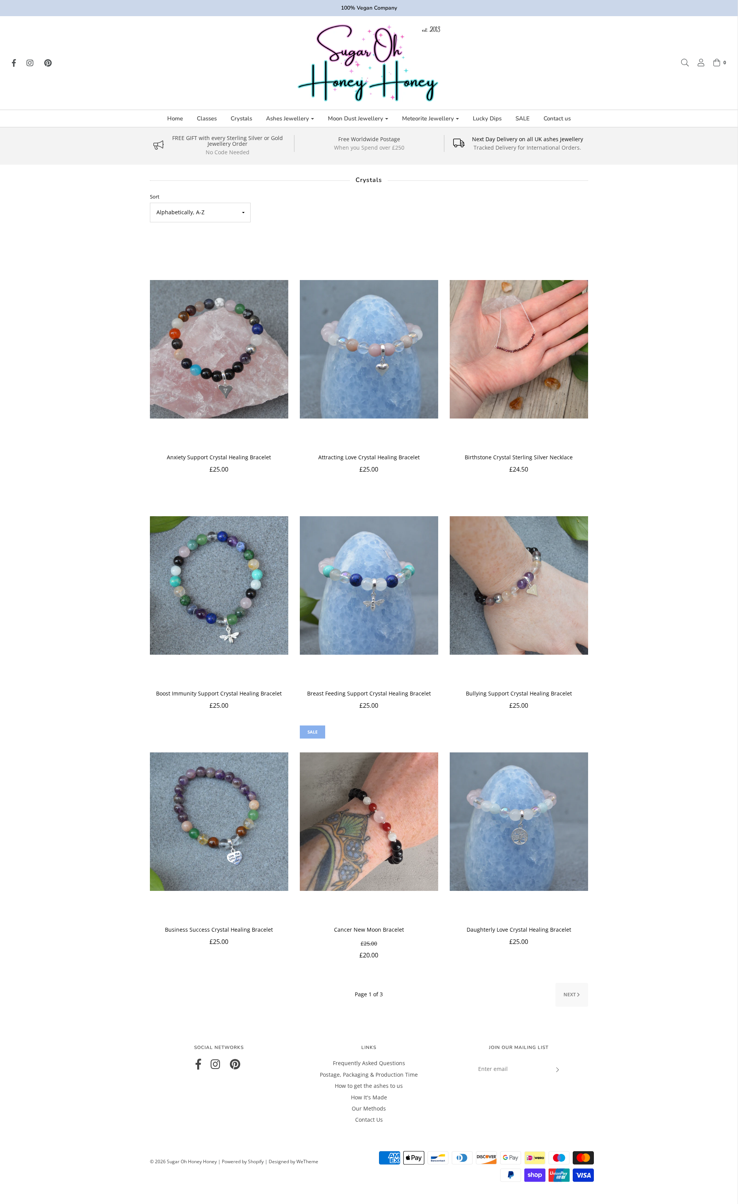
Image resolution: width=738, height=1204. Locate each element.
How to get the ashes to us (369, 1085)
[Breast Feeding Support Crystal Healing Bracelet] (369, 585)
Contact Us (369, 1119)
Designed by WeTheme (293, 1161)
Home (175, 118)
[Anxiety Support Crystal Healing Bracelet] (219, 349)
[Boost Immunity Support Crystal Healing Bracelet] (219, 585)
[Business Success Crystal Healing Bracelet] (219, 821)
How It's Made (369, 1097)
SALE (522, 118)
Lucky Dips (487, 118)
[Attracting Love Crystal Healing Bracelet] (369, 349)
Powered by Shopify (243, 1161)
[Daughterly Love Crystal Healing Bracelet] (519, 821)
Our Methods (369, 1108)
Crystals (241, 118)
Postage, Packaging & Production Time (369, 1074)
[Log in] (697, 63)
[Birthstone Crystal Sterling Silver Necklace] (519, 349)
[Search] (681, 63)
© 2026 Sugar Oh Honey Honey (183, 1161)
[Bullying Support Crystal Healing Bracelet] (519, 585)
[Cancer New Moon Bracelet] (369, 821)
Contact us (557, 118)
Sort (155, 196)
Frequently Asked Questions (369, 1063)
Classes (207, 118)
